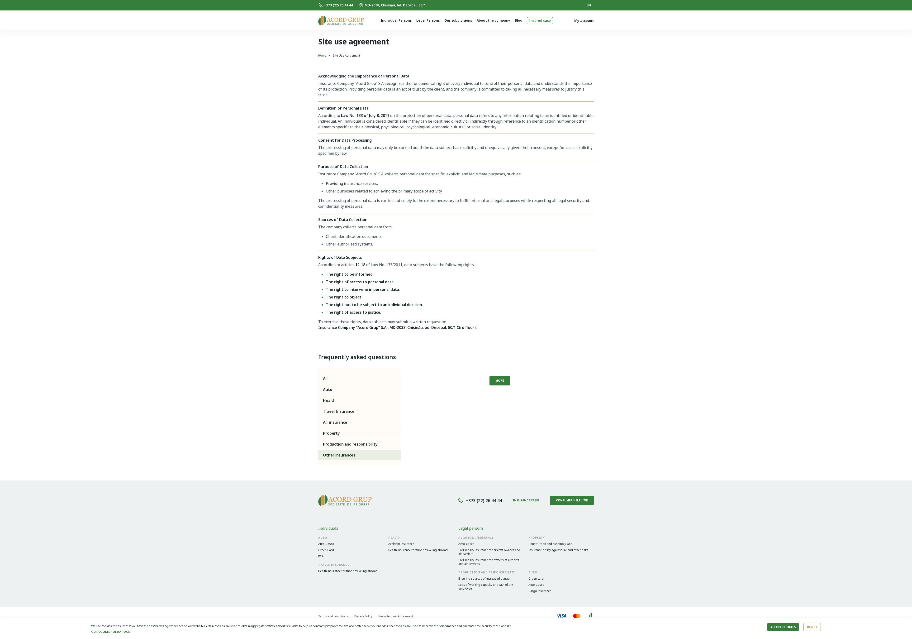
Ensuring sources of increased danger (484, 579)
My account (584, 20)
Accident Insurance (401, 544)
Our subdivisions (458, 20)
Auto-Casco (326, 544)
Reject (812, 627)
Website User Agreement (396, 616)
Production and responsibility (350, 444)
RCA (321, 556)
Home (322, 55)
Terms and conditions (333, 616)
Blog (518, 20)
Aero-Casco (466, 544)
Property (331, 433)
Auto (327, 389)
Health (329, 400)
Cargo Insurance (539, 591)
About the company (493, 20)
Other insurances (339, 455)
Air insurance (335, 422)
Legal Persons (428, 20)
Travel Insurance (338, 411)
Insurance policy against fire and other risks (558, 550)
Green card (536, 579)
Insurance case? (526, 500)
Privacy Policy (363, 616)
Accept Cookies (783, 627)
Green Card (326, 550)
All (325, 378)
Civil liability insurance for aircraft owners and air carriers (489, 552)
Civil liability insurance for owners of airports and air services (488, 562)
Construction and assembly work (550, 544)
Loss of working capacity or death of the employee (485, 587)
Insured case (540, 20)
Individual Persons (396, 20)
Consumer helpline (572, 500)
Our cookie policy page (110, 632)
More (499, 381)
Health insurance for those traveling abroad (418, 550)
